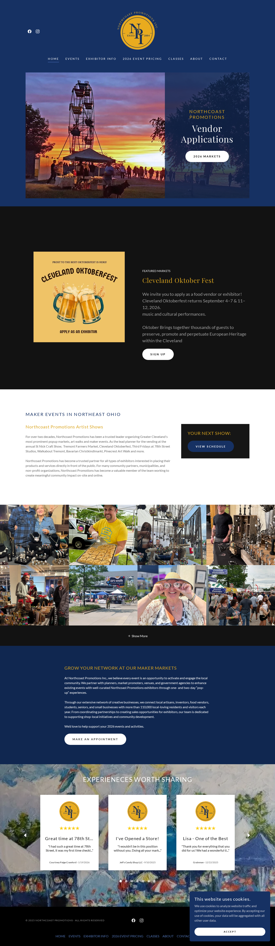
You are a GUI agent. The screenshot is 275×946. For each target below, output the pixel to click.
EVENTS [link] (72, 58)
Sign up (158, 354)
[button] (138, 636)
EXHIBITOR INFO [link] (101, 58)
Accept (230, 931)
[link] (30, 31)
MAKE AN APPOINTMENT (95, 739)
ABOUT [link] (196, 58)
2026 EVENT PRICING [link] (142, 58)
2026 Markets (207, 156)
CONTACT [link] (218, 58)
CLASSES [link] (176, 58)
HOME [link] (53, 58)
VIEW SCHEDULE (211, 446)
